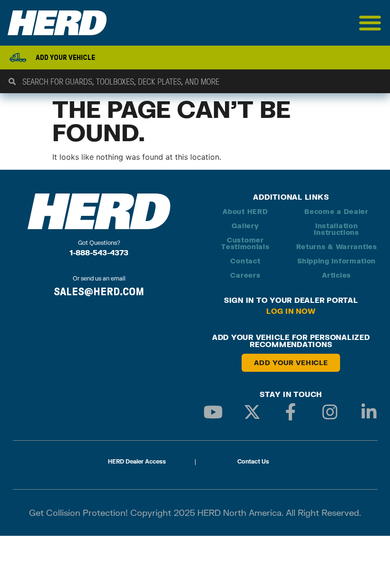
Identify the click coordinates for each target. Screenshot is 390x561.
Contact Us (253, 461)
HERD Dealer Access (137, 461)
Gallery (245, 226)
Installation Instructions (336, 229)
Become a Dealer (336, 211)
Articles (336, 275)
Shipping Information (336, 261)
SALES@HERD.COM (99, 291)
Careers (245, 275)
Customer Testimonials (245, 243)
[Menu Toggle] (370, 23)
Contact (245, 261)
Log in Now (291, 311)
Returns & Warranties (336, 246)
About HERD (245, 211)
